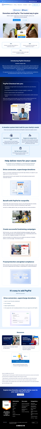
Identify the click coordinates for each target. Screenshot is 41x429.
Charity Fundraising (25, 411)
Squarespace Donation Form (33, 406)
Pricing (15, 4)
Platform (10, 4)
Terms (14, 411)
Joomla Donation (34, 416)
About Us (14, 404)
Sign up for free (17, 20)
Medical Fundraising (25, 404)
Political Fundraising (25, 403)
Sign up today (20, 394)
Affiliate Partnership (16, 414)
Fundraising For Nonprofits (24, 407)
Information (16, 401)
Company (25, 4)
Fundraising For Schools (24, 410)
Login (29, 4)
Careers (14, 408)
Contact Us (15, 403)
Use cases (24, 401)
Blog (13, 406)
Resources (20, 4)
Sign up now (35, 4)
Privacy (14, 412)
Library (14, 416)
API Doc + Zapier (34, 417)
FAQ (13, 409)
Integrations (34, 401)
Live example (24, 20)
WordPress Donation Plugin (34, 404)
